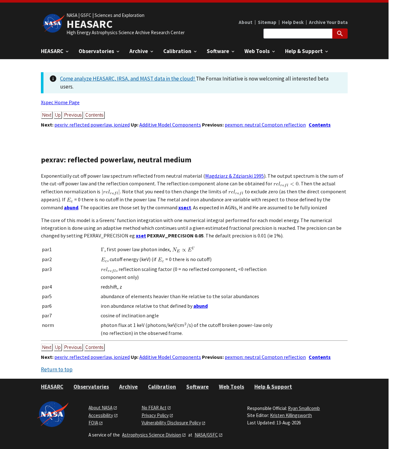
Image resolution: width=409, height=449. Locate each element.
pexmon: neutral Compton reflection (265, 124)
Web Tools (231, 386)
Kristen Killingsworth (291, 415)
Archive (128, 386)
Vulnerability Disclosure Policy (171, 423)
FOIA (93, 423)
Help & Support (273, 386)
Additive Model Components (170, 124)
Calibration (162, 386)
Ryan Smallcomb (304, 408)
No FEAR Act (154, 408)
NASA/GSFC (206, 435)
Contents (320, 124)
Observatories (91, 386)
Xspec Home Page (60, 102)
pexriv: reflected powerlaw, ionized (92, 124)
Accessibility (101, 415)
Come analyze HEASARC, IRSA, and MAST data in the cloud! (128, 78)
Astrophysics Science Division (151, 435)
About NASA (100, 408)
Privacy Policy (155, 415)
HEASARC (52, 386)
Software (197, 386)
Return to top (57, 369)
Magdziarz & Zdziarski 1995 (234, 176)
